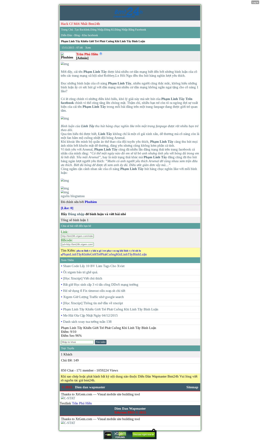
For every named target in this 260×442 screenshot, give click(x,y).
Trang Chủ (67, 29)
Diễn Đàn (66, 35)
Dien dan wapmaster (90, 387)
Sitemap (192, 387)
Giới (93, 254)
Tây (79, 254)
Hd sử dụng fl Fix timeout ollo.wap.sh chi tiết (94, 291)
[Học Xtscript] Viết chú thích (82, 278)
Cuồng (111, 254)
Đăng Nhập (96, 29)
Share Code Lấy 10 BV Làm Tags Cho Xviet (94, 266)
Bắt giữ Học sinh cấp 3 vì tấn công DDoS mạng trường (100, 284)
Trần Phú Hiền (82, 403)
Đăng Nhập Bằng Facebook (130, 29)
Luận (143, 254)
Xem (88, 47)
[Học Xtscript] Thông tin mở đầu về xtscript (93, 303)
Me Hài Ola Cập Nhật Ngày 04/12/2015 (90, 315)
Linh (73, 254)
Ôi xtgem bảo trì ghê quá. (80, 272)
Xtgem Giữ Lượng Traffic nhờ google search (93, 297)
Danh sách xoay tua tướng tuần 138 (87, 321)
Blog (77, 35)
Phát (104, 254)
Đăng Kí (109, 29)
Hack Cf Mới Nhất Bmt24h (80, 24)
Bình (136, 254)
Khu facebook (90, 35)
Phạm (66, 254)
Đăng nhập (76, 214)
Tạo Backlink (82, 29)
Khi (118, 254)
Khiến (86, 254)
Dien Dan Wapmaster (130, 408)
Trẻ (98, 254)
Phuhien (91, 202)
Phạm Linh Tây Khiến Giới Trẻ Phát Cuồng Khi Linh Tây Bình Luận (110, 309)
